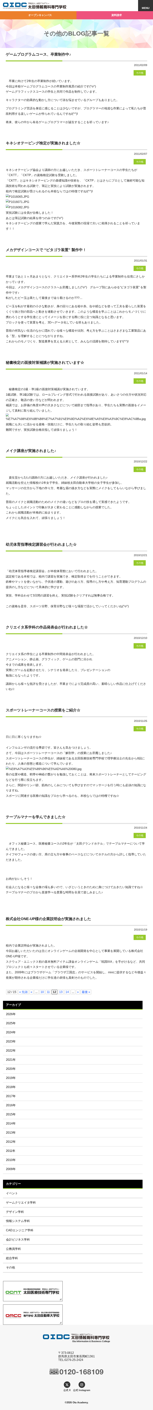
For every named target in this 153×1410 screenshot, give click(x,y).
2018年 (11, 1087)
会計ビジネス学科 (18, 1239)
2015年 (11, 1114)
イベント (12, 1193)
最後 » (86, 992)
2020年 (11, 1068)
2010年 (11, 1160)
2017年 (11, 1096)
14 (67, 992)
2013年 (11, 1132)
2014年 (11, 1123)
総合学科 (12, 1258)
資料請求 (116, 15)
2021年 (11, 1059)
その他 (10, 1267)
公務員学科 (13, 1248)
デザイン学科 (15, 1211)
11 (48, 992)
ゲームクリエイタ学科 (21, 1202)
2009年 (11, 1169)
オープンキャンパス (40, 15)
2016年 (11, 1105)
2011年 (10, 1150)
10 (42, 992)
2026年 (11, 1014)
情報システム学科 (18, 1221)
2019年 (11, 1077)
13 (61, 992)
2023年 (11, 1041)
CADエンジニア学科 (19, 1230)
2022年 (11, 1050)
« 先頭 (23, 992)
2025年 (11, 1023)
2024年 (11, 1032)
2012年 (11, 1141)
